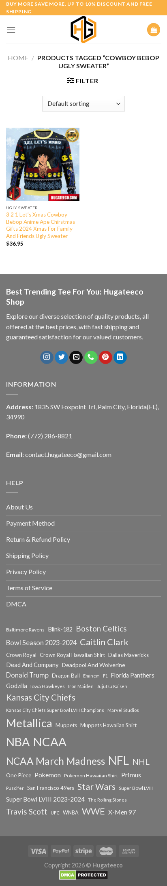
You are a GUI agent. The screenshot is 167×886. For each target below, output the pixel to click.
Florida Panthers (132, 675)
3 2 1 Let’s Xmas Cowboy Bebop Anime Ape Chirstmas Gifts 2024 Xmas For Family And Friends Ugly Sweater (40, 225)
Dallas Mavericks (128, 655)
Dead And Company (32, 664)
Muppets (66, 725)
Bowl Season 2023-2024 (41, 642)
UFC (55, 812)
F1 (105, 675)
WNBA (71, 813)
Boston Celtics (101, 628)
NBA (18, 742)
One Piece (18, 775)
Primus (131, 775)
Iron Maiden (81, 686)
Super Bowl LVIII (136, 788)
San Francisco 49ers (50, 788)
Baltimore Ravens (25, 630)
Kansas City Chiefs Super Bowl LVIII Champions (55, 710)
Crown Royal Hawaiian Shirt (72, 655)
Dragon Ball (66, 675)
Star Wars (96, 786)
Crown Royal (21, 655)
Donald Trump (27, 675)
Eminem (91, 675)
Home (18, 57)
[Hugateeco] (83, 29)
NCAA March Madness (55, 761)
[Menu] (11, 30)
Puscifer (15, 788)
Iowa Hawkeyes (47, 686)
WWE (93, 811)
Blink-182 (60, 629)
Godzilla (16, 685)
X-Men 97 (122, 812)
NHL (141, 761)
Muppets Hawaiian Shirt (108, 725)
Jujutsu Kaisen (112, 686)
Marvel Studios (123, 710)
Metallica (29, 723)
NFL (118, 760)
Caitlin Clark (104, 642)
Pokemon (47, 775)
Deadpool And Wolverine (93, 664)
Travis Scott (26, 811)
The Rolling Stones (107, 799)
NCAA (49, 741)
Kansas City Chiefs (40, 697)
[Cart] (153, 29)
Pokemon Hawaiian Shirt (91, 775)
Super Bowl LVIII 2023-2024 (45, 799)
